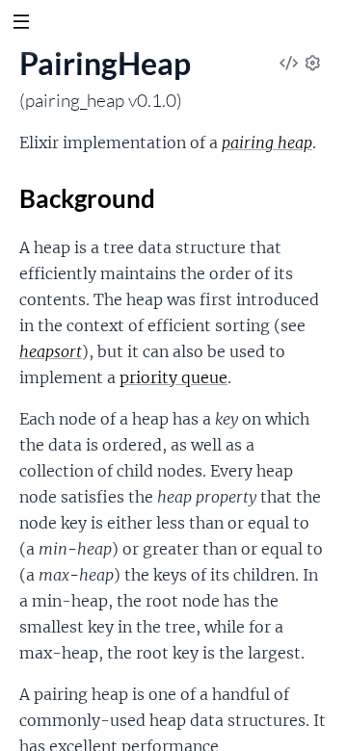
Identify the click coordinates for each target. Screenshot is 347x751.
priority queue (173, 377)
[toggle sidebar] (20, 24)
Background (87, 198)
